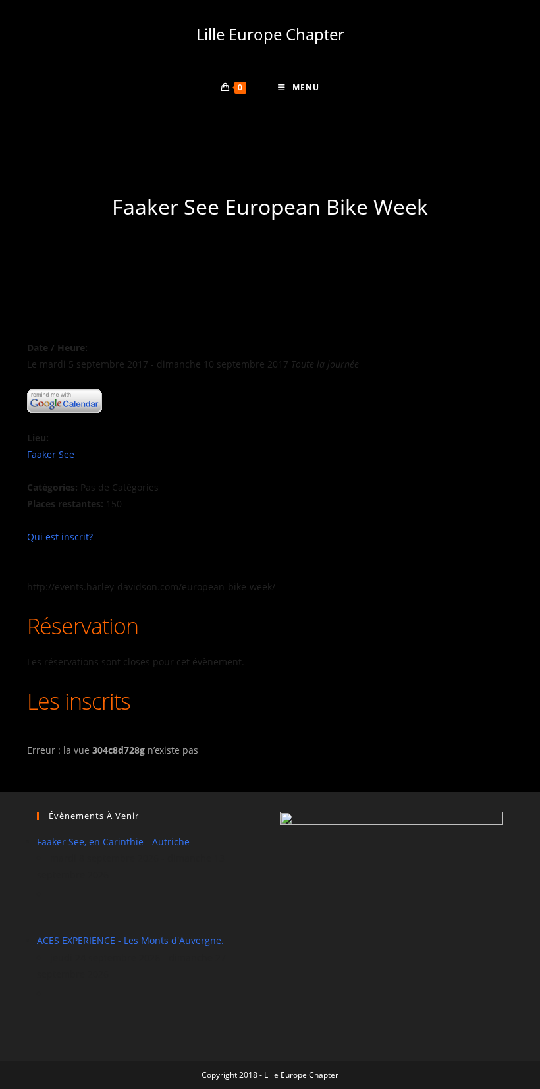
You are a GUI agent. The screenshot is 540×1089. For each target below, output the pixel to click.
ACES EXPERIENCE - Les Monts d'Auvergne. (130, 940)
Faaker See (50, 454)
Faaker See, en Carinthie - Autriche (113, 841)
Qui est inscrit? (60, 536)
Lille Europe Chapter (270, 34)
